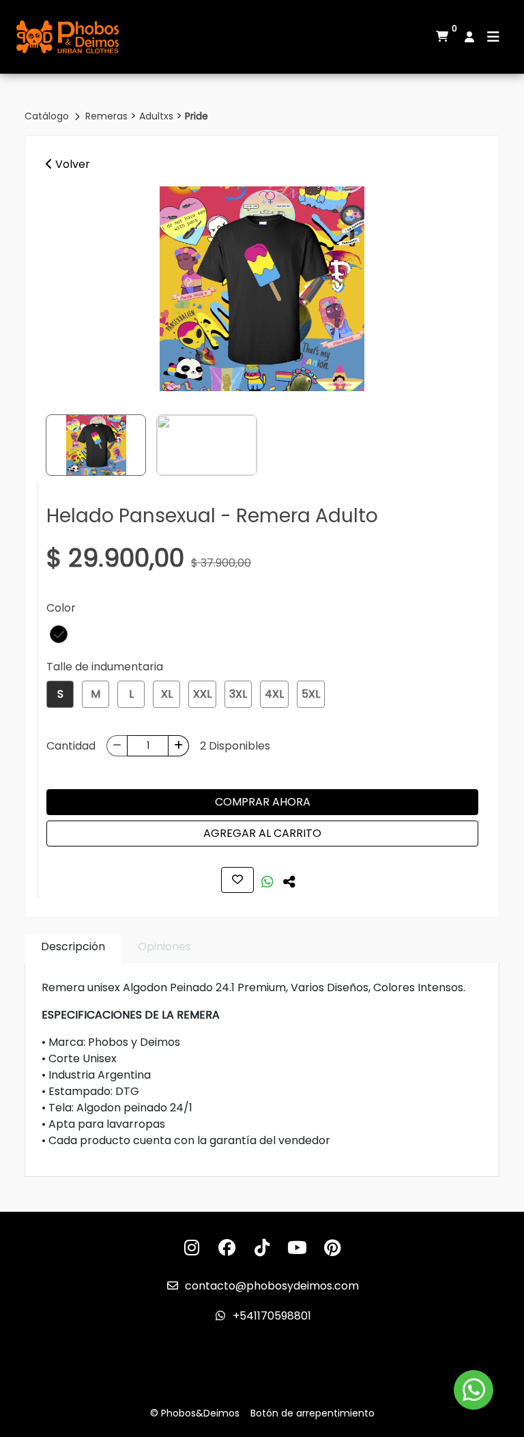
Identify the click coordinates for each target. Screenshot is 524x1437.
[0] (442, 37)
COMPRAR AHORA (262, 802)
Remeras (107, 116)
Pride (196, 116)
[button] (59, 634)
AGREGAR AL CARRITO (262, 833)
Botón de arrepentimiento (312, 1413)
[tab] (73, 949)
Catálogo (48, 116)
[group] (262, 288)
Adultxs (157, 116)
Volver (71, 164)
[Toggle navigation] (493, 36)
